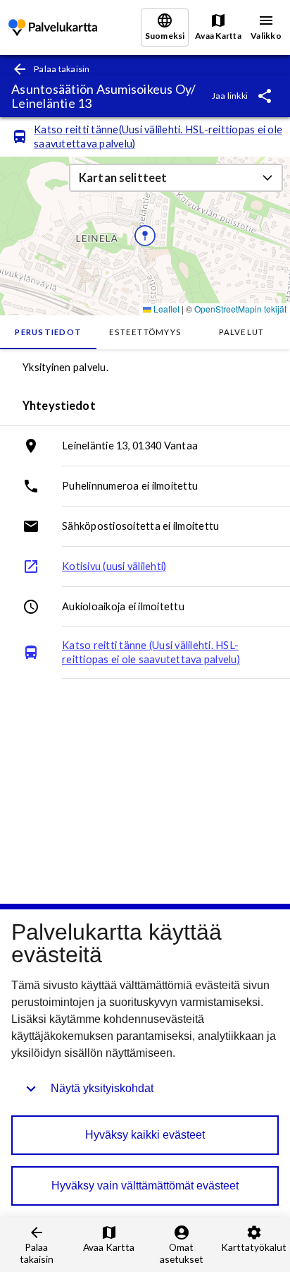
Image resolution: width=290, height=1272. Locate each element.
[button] (176, 177)
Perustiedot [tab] (48, 332)
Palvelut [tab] (241, 332)
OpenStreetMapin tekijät (240, 309)
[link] (52, 28)
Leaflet (165, 309)
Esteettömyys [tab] (145, 332)
